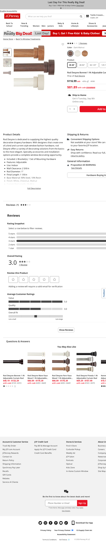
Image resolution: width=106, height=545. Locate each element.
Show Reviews (66, 329)
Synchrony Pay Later (11, 467)
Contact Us (7, 456)
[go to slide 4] (68, 8)
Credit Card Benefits (43, 453)
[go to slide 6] (72, 8)
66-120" (93, 65)
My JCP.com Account (11, 449)
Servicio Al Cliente (10, 482)
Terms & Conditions (49, 540)
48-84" (82, 65)
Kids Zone (70, 467)
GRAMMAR (90, 87)
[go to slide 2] (63, 8)
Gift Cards (7, 475)
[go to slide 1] (61, 8)
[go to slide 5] (70, 8)
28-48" (72, 65)
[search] (82, 16)
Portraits (70, 460)
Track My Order (9, 445)
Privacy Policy (45, 530)
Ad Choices (63, 540)
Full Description (34, 188)
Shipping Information (12, 464)
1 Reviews (83, 43)
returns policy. (78, 155)
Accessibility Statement (66, 534)
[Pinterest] (56, 523)
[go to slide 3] (65, 8)
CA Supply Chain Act (84, 530)
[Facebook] (51, 523)
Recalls (6, 471)
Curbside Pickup (73, 449)
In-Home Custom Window (77, 471)
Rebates (6, 478)
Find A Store (71, 445)
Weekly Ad (70, 453)
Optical (69, 464)
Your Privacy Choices (62, 530)
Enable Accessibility (8, 11)
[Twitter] (40, 523)
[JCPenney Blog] (66, 523)
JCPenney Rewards (11, 453)
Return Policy (8, 460)
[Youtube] (61, 523)
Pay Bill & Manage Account (45, 445)
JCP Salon (70, 456)
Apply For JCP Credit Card (45, 449)
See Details (76, 168)
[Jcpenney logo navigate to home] (12, 16)
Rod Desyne (80, 76)
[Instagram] (45, 523)
